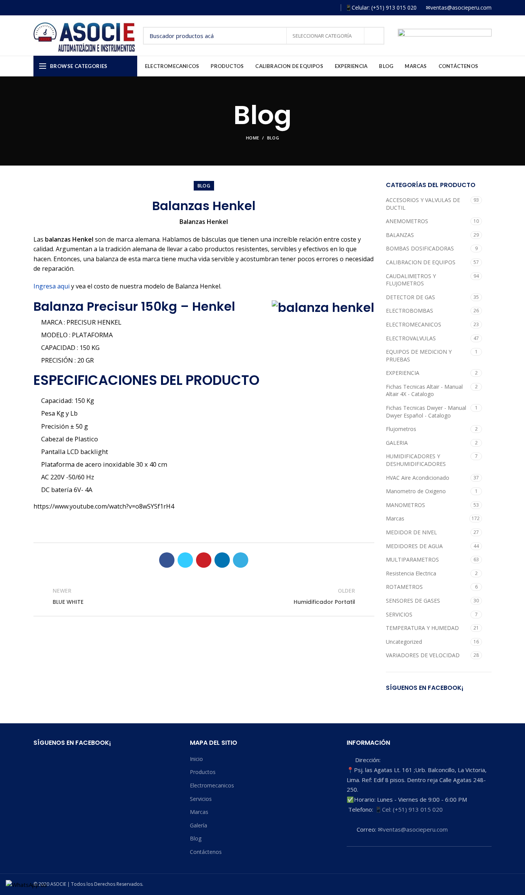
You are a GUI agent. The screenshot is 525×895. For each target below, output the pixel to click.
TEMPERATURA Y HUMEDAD (422, 627)
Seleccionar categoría (322, 35)
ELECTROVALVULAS (411, 338)
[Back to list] (203, 596)
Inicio (196, 758)
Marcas (395, 518)
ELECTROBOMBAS (409, 310)
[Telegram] (240, 560)
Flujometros (401, 429)
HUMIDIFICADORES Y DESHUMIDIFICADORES (416, 459)
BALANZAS (400, 235)
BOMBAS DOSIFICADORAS (420, 248)
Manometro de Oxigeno (416, 491)
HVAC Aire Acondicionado (417, 477)
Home (252, 138)
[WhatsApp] (331, 7)
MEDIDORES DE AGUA (414, 546)
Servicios (201, 798)
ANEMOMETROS (407, 221)
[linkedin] (222, 560)
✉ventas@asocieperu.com (413, 829)
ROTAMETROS (404, 586)
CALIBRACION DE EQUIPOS (420, 262)
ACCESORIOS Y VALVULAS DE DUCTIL (423, 203)
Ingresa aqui (51, 286)
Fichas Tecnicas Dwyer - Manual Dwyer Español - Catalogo (426, 411)
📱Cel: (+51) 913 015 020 (409, 809)
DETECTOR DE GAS (410, 297)
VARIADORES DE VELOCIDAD (423, 655)
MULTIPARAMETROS (412, 559)
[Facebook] (297, 7)
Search (374, 36)
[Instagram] (308, 7)
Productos (203, 772)
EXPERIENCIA (402, 372)
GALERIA (397, 442)
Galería (198, 825)
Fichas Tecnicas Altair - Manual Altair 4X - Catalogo (424, 390)
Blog (273, 138)
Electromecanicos (212, 785)
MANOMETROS (405, 505)
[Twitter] (185, 560)
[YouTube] (320, 7)
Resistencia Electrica (411, 573)
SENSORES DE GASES (413, 600)
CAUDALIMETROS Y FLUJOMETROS (411, 279)
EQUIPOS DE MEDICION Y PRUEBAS (419, 355)
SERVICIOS (399, 614)
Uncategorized (404, 641)
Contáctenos (206, 851)
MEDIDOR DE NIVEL (411, 532)
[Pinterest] (203, 560)
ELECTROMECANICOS (413, 324)
